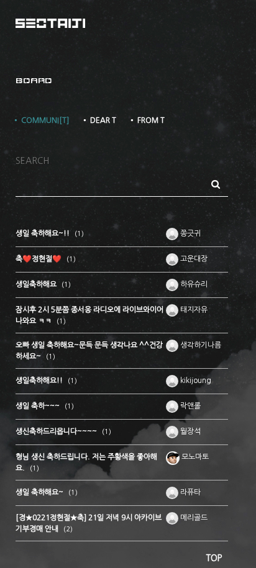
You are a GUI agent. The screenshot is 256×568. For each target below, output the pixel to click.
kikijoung (194, 380)
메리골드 (193, 517)
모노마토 (194, 457)
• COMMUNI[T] (40, 120)
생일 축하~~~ (39, 406)
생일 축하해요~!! (43, 233)
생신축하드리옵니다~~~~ (57, 431)
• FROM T (147, 120)
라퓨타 (189, 492)
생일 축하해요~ (40, 492)
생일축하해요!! (40, 380)
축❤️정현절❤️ (39, 259)
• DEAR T (98, 120)
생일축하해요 (37, 284)
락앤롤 (189, 406)
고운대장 (193, 259)
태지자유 (193, 309)
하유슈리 (193, 284)
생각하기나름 (199, 345)
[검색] (215, 184)
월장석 (189, 431)
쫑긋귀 (189, 233)
